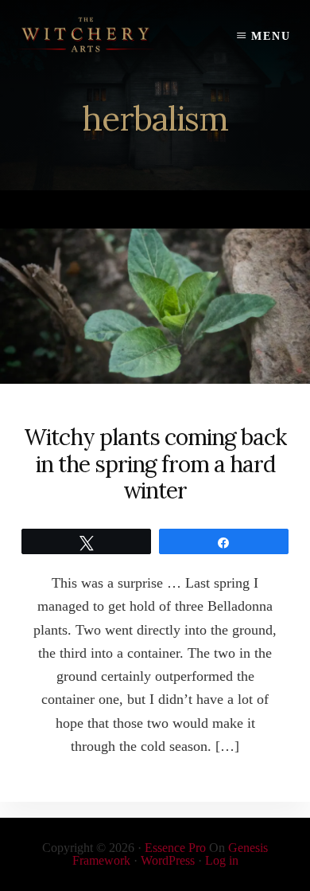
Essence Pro (175, 847)
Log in (221, 860)
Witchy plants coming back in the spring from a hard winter (155, 464)
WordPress (168, 860)
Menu (271, 36)
